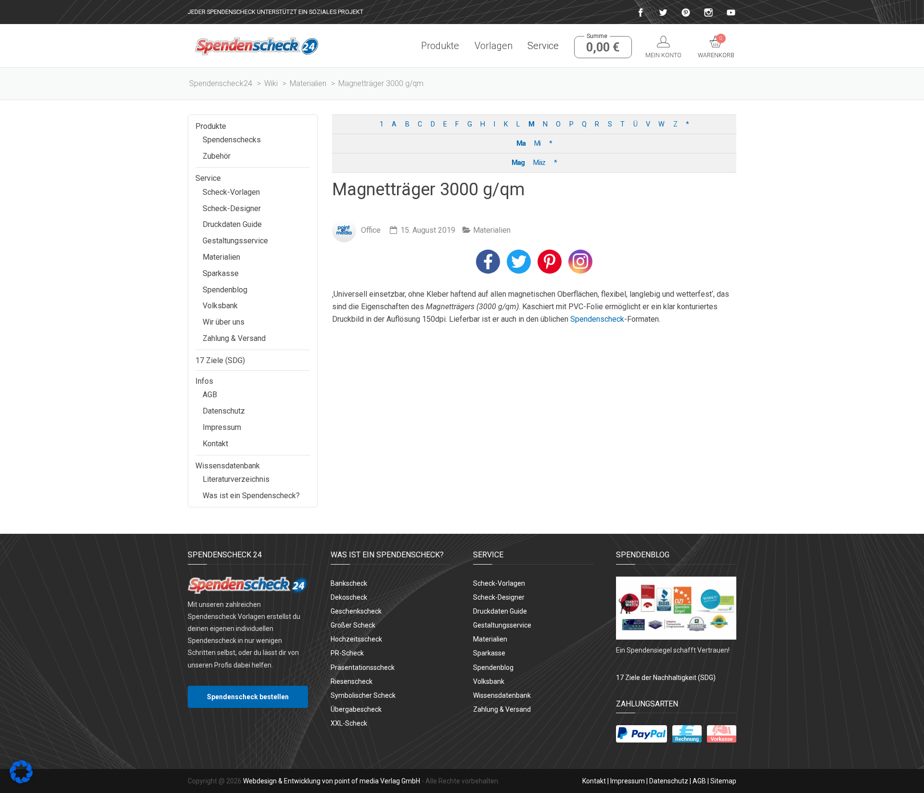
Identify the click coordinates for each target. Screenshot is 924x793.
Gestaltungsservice (235, 240)
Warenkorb (716, 47)
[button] (488, 262)
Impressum (222, 427)
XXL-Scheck (349, 723)
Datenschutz (224, 410)
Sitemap (723, 781)
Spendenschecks (232, 139)
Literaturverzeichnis (236, 479)
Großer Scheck (353, 625)
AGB (210, 394)
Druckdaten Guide (232, 224)
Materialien (492, 230)
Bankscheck (349, 583)
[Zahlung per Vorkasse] (721, 734)
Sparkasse (221, 273)
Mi (537, 143)
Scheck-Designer (232, 208)
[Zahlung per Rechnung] (687, 734)
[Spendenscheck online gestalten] (256, 45)
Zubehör (217, 156)
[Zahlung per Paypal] (641, 734)
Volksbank (220, 305)
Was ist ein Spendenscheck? (251, 495)
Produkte (440, 45)
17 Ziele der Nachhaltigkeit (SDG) (666, 677)
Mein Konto (663, 55)
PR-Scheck (347, 653)
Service (543, 45)
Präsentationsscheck (363, 667)
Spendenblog (225, 289)
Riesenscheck (351, 681)
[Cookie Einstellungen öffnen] (21, 780)
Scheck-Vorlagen (231, 192)
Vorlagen (493, 45)
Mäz (539, 163)
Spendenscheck (597, 319)
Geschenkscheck (356, 611)
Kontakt (215, 443)
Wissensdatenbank (227, 465)
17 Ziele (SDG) (220, 360)
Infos (204, 381)
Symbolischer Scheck (363, 695)
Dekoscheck (349, 597)
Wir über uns (223, 322)
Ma (521, 143)
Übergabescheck (356, 709)
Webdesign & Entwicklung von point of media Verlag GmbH (331, 781)
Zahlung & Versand (234, 338)
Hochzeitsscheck (356, 639)
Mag (518, 163)
